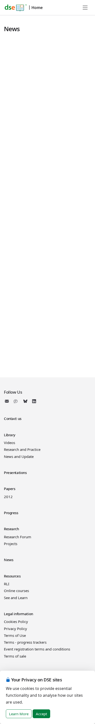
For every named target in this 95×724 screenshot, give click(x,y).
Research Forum (17, 536)
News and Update (19, 456)
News (8, 559)
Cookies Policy (16, 621)
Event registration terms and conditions (37, 649)
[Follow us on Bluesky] (25, 401)
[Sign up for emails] (8, 401)
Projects (10, 543)
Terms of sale (15, 656)
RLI (6, 583)
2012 (8, 496)
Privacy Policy (15, 628)
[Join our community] (16, 401)
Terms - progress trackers (25, 642)
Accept (41, 713)
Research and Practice (22, 449)
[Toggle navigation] (85, 7)
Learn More (18, 713)
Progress (11, 512)
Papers (9, 488)
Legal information (18, 613)
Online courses (16, 590)
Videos (9, 442)
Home (37, 7)
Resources (12, 576)
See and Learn (16, 597)
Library (9, 434)
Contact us (12, 418)
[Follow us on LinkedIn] (34, 401)
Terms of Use (15, 635)
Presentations (15, 472)
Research (11, 528)
